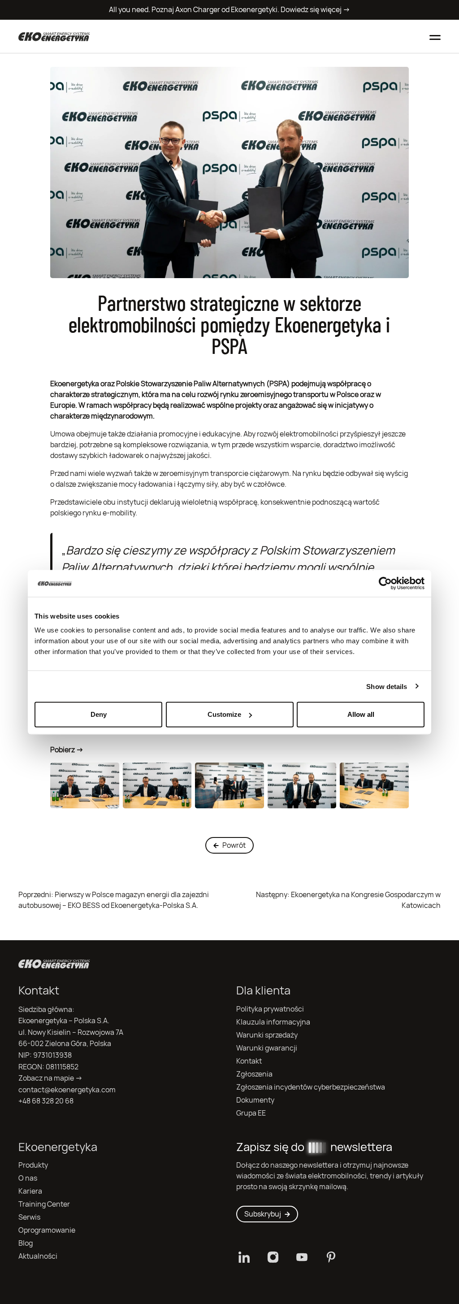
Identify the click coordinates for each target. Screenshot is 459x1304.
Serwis (29, 1217)
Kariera (30, 1191)
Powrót (234, 845)
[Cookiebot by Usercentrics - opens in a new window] (385, 583)
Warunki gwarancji (266, 1048)
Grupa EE (251, 1113)
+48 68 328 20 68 (46, 1101)
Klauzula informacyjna (273, 1022)
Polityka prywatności (270, 1009)
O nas (27, 1178)
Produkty (33, 1165)
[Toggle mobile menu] (435, 36)
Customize (224, 714)
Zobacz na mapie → (50, 1078)
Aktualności (37, 1256)
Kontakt (249, 1061)
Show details (386, 686)
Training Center (44, 1204)
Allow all (360, 714)
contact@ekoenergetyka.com (67, 1090)
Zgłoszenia (254, 1074)
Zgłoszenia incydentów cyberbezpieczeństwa (310, 1087)
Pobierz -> (66, 749)
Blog (25, 1243)
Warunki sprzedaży (267, 1035)
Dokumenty (255, 1100)
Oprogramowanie (46, 1230)
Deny (99, 714)
